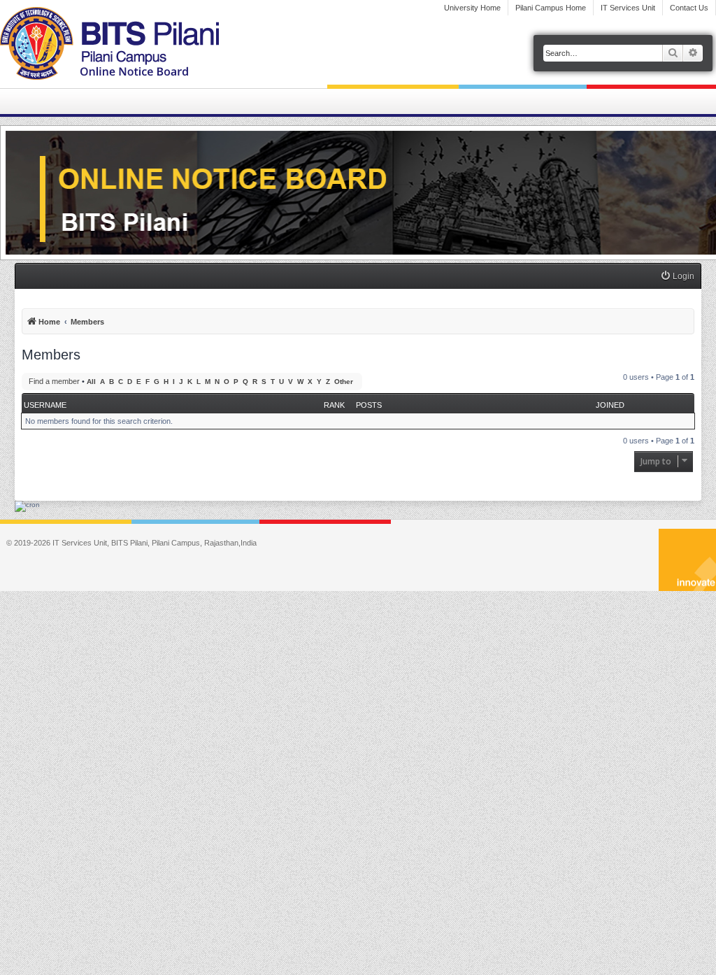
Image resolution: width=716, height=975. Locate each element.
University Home (472, 7)
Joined (610, 405)
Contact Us (689, 7)
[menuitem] (677, 276)
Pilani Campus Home (550, 7)
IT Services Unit (628, 7)
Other (343, 381)
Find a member (54, 381)
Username (45, 405)
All (91, 381)
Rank (334, 405)
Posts (369, 405)
